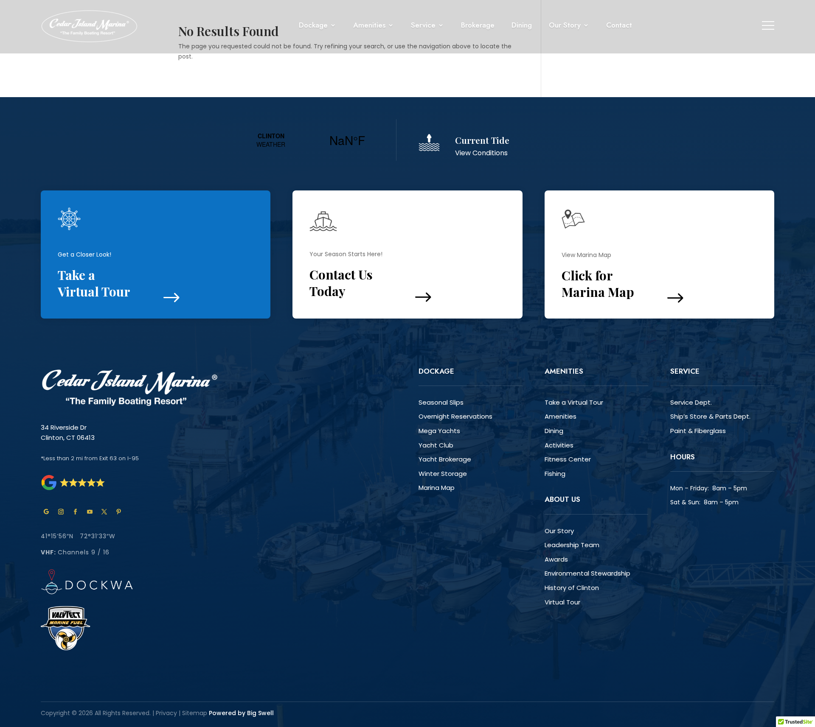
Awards (556, 559)
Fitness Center (568, 459)
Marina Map (437, 487)
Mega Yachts (439, 430)
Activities (559, 445)
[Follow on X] (104, 511)
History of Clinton (572, 587)
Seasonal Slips (441, 402)
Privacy (166, 713)
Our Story (559, 530)
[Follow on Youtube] (89, 511)
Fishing (555, 473)
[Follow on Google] (46, 511)
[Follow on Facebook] (75, 511)
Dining (554, 430)
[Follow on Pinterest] (118, 511)
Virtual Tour (562, 602)
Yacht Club (436, 445)
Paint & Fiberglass (698, 430)
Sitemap (195, 713)
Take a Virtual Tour (574, 402)
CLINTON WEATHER (309, 140)
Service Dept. (691, 402)
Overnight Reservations (455, 416)
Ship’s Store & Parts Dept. (710, 416)
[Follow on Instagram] (60, 511)
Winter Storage (443, 473)
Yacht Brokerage (445, 459)
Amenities (560, 416)
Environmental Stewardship (587, 573)
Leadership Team (572, 544)
